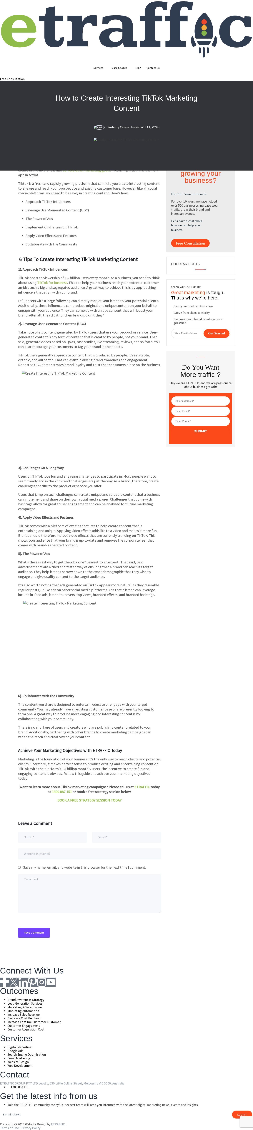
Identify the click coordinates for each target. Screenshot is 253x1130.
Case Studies (119, 68)
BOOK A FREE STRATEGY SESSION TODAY (89, 800)
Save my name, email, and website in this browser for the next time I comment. (84, 867)
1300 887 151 (62, 791)
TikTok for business (52, 282)
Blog (138, 68)
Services (98, 68)
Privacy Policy (30, 1128)
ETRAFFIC (142, 786)
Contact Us (153, 68)
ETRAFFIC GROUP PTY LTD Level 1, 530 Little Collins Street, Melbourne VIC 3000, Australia (62, 1083)
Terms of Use (9, 1128)
